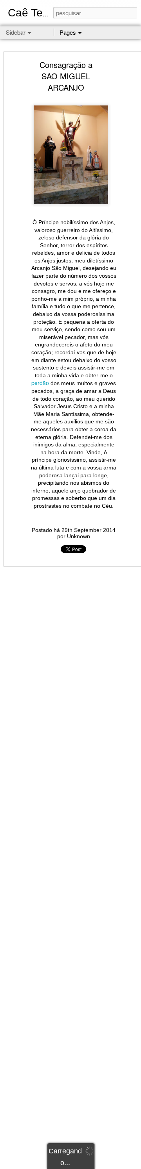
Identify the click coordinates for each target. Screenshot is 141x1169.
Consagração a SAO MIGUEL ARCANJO (66, 76)
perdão (40, 383)
